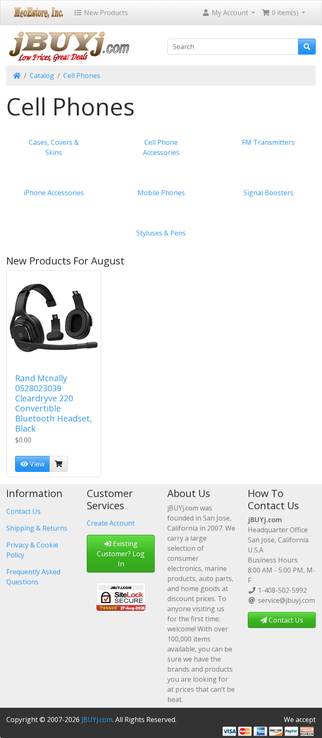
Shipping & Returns (37, 528)
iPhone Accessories (53, 192)
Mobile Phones (161, 192)
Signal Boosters (268, 192)
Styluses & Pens (161, 233)
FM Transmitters (268, 142)
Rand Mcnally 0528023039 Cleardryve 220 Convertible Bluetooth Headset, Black (53, 403)
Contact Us (23, 511)
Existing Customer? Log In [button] (121, 553)
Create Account (111, 523)
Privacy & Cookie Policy (32, 550)
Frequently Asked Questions (33, 576)
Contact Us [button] (285, 620)
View (36, 463)
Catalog (42, 75)
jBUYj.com (96, 719)
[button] (228, 12)
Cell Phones (81, 75)
